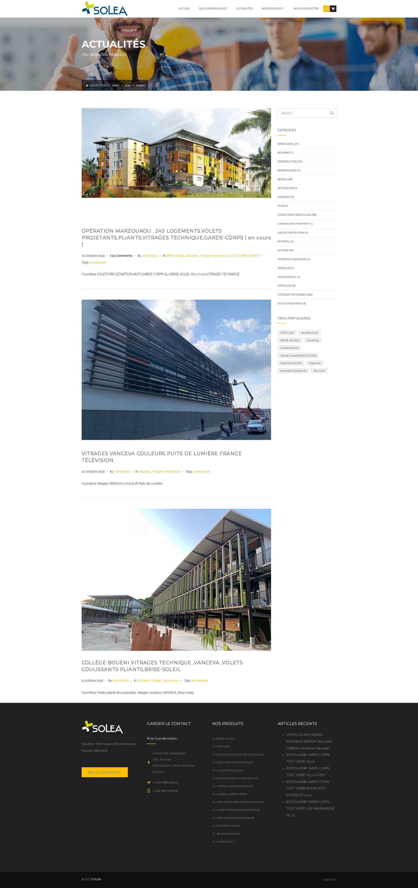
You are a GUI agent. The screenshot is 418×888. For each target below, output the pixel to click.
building (313, 340)
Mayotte (314, 363)
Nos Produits (271, 8)
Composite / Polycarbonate (238, 809)
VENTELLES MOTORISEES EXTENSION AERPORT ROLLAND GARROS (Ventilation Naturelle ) (309, 741)
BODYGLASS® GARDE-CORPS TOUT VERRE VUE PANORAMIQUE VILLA (310, 808)
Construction (287, 161)
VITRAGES (223, 746)
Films (281, 205)
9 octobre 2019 (93, 680)
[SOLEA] (105, 8)
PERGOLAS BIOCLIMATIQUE (235, 817)
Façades (192, 255)
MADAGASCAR (291, 363)
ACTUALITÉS (244, 8)
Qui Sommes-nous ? (213, 8)
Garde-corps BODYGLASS (294, 214)
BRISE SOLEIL (175, 255)
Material (284, 241)
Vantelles (285, 285)
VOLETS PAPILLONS (230, 770)
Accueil (184, 8)
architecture (97, 262)
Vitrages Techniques (214, 255)
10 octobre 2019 (94, 255)
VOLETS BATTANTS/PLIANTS (235, 762)
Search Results (228, 833)
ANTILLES (287, 332)
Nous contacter (306, 8)
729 (121, 255)
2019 (127, 85)
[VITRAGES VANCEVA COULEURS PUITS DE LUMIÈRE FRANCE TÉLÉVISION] (176, 370)
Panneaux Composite (292, 259)
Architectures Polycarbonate (240, 802)
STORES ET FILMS (228, 825)
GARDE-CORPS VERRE (232, 794)
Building (284, 152)
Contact (329, 879)
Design (282, 179)
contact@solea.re (165, 782)
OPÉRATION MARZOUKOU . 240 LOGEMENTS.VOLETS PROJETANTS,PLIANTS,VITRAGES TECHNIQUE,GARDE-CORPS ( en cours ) (176, 237)
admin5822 (150, 255)
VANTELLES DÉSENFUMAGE (235, 786)
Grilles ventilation (291, 232)
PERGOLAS (284, 268)
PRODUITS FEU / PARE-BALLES (237, 778)
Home (115, 85)
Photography (287, 277)
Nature (283, 250)
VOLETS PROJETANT (245, 255)
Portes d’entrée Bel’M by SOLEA (240, 754)
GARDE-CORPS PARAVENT (294, 223)
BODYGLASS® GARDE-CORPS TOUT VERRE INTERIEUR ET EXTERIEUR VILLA (307, 788)
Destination (286, 188)
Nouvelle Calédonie (293, 370)
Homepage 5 (226, 841)
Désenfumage (287, 170)
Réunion (319, 370)
